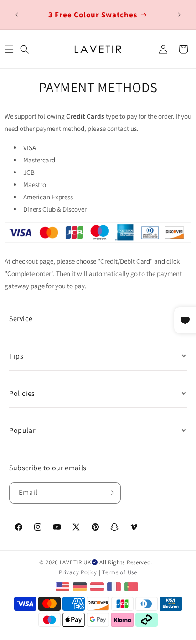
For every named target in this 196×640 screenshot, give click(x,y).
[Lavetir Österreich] (98, 586)
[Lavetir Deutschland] (81, 586)
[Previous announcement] (17, 15)
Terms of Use (119, 572)
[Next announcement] (179, 15)
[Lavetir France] (115, 586)
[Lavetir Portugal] (132, 586)
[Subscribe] (110, 493)
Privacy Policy (78, 572)
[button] (25, 49)
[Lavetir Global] (64, 586)
